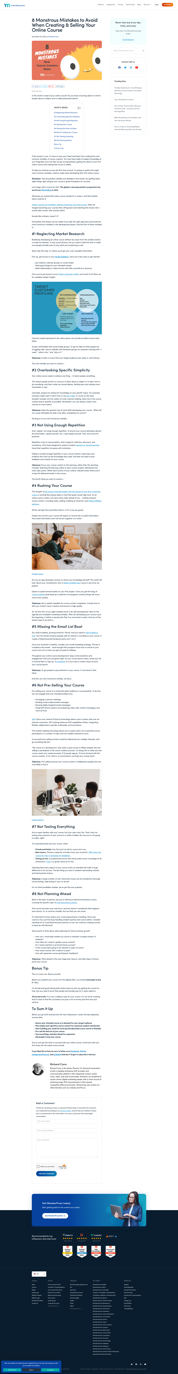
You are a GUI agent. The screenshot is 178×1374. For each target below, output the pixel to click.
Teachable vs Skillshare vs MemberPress (104, 1295)
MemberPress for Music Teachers (102, 1324)
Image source (37, 574)
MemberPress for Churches (100, 1338)
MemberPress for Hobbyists (100, 1343)
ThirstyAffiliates (128, 1308)
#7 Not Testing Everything (63, 136)
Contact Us (35, 1303)
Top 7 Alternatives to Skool (123, 100)
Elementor (73, 1290)
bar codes (71, 396)
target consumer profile (68, 274)
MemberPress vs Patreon (100, 1298)
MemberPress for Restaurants (101, 1303)
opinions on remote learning (87, 445)
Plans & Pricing (128, 1292)
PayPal (72, 1300)
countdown (61, 662)
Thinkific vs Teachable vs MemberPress (104, 1292)
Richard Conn (54, 37)
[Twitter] (132, 1364)
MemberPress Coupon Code (136, 1369)
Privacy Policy (86, 1369)
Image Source (38, 820)
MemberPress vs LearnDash (101, 1290)
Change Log (127, 1300)
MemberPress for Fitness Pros (101, 1308)
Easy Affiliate (127, 1303)
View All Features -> (53, 1306)
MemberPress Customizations (132, 1295)
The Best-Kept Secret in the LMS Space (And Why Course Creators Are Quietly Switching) (128, 90)
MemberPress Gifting (76, 1295)
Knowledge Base (128, 1287)
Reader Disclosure (37, 91)
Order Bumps (52, 1300)
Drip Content (51, 1298)
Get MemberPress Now (54, 1216)
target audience (62, 257)
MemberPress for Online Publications (103, 1314)
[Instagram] (140, 1364)
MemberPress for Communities (102, 1333)
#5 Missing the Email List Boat (65, 128)
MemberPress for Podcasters (101, 1311)
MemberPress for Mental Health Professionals (106, 1351)
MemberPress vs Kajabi (99, 1284)
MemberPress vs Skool (99, 1287)
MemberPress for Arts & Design (102, 1341)
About (33, 1284)
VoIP (33, 719)
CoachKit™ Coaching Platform (56, 1287)
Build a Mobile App (72, 583)
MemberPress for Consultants (101, 1335)
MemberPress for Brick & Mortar (102, 1354)
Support (126, 1284)
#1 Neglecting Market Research (66, 113)
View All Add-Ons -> (76, 1308)
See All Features (128, 40)
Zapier (72, 1306)
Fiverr (48, 862)
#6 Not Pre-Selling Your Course (65, 132)
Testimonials (35, 1292)
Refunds (95, 1369)
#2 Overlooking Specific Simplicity (67, 117)
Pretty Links (127, 1306)
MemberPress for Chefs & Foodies (102, 1300)
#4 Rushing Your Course (63, 124)
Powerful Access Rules (54, 1292)
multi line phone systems (66, 903)
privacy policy (66, 1111)
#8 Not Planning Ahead (63, 140)
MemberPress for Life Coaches (101, 1316)
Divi (71, 1287)
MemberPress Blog (37, 1300)
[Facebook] (136, 1364)
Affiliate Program (37, 1295)
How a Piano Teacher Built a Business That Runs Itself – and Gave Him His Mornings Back (127, 108)
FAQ (125, 1298)
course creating (38, 595)
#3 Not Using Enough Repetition (66, 121)
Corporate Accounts (53, 1303)
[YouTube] (145, 1364)
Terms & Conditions (106, 1369)
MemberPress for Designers (101, 1346)
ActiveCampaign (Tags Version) (79, 1284)
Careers (34, 1287)
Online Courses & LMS (54, 1284)
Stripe (71, 1303)
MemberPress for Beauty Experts (102, 1306)
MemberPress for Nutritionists (101, 1330)
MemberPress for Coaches (100, 1327)
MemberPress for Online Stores (102, 1349)
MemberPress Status (130, 1290)
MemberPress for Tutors (100, 1322)
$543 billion (47, 190)
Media (33, 1290)
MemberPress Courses (76, 1292)
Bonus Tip (57, 144)
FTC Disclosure (120, 1369)
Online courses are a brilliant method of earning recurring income (59, 205)
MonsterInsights (74, 1298)
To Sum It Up (59, 148)
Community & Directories (55, 1290)
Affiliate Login (36, 1298)
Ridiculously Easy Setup (54, 1295)
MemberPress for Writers (100, 1319)
